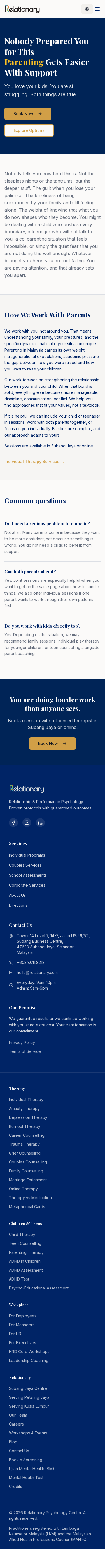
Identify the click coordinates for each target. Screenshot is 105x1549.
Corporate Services (27, 885)
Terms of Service (25, 1051)
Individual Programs (27, 855)
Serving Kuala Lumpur (29, 1406)
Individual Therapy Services (31, 461)
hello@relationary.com (37, 972)
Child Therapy (22, 1234)
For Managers (21, 1324)
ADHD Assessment (26, 1270)
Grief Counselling (25, 1153)
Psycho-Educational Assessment (39, 1288)
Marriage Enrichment (28, 1179)
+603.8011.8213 (31, 962)
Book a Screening (25, 1459)
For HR (15, 1333)
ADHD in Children (25, 1261)
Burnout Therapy (24, 1126)
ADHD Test (19, 1279)
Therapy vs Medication (30, 1197)
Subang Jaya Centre (28, 1388)
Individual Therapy (26, 1099)
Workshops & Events (28, 1433)
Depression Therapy (28, 1117)
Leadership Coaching (28, 1360)
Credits (15, 1486)
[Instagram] (26, 822)
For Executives (22, 1342)
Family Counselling (26, 1171)
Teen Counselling (25, 1243)
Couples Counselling (28, 1162)
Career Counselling (27, 1135)
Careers (16, 1424)
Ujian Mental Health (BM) (31, 1468)
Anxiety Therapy (24, 1108)
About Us (17, 895)
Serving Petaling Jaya (29, 1397)
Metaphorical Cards (27, 1206)
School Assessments (28, 875)
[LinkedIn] (40, 822)
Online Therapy (23, 1188)
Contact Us (19, 1450)
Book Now (23, 113)
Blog (13, 1441)
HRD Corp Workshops (29, 1351)
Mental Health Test (26, 1477)
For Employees (22, 1315)
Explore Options (29, 130)
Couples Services (25, 865)
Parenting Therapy (26, 1252)
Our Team (18, 1415)
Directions (18, 905)
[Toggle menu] (97, 9)
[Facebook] (13, 822)
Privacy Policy (22, 1042)
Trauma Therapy (24, 1144)
